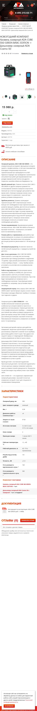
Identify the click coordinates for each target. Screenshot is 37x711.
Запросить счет (7, 127)
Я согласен (9, 706)
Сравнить (4, 118)
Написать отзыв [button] (28, 520)
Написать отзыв (27, 53)
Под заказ (7, 123)
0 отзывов (15, 53)
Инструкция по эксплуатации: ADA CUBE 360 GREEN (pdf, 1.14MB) (21, 510)
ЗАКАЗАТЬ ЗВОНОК (21, 15)
